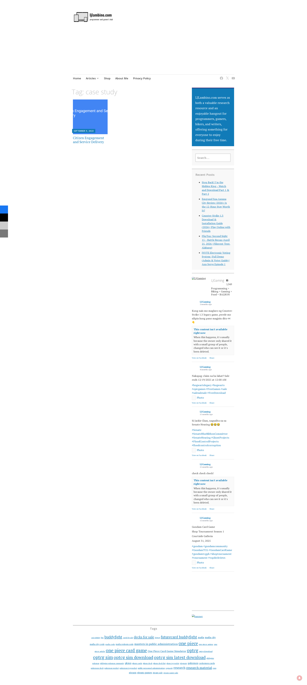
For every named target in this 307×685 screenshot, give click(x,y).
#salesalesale (199, 393)
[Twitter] (226, 76)
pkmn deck (147, 663)
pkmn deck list (159, 663)
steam (132, 672)
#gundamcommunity (215, 546)
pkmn (128, 663)
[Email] (4, 226)
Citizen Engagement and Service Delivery (88, 140)
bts (102, 637)
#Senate (196, 430)
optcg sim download (133, 657)
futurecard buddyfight (179, 636)
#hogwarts (218, 385)
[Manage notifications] (299, 678)
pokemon (193, 663)
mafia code (110, 644)
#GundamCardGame (220, 550)
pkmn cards (137, 663)
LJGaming (205, 301)
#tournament (200, 557)
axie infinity (95, 638)
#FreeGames (213, 389)
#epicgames (198, 389)
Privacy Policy (142, 78)
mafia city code (97, 644)
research (179, 668)
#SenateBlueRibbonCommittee (210, 434)
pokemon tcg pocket (128, 668)
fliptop (157, 638)
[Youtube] (232, 76)
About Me (121, 78)
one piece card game (126, 650)
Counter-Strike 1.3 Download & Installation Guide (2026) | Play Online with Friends (216, 223)
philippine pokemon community (112, 663)
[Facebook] (221, 76)
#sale (224, 389)
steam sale (158, 672)
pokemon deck (97, 668)
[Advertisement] (153, 54)
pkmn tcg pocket (172, 663)
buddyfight (113, 636)
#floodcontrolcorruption (206, 445)
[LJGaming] (200, 278)
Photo (200, 397)
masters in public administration (156, 644)
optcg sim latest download (180, 657)
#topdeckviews (216, 557)
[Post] (4, 218)
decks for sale (144, 637)
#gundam (197, 546)
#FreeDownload (216, 393)
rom (214, 668)
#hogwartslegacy (202, 385)
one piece (188, 643)
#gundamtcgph (201, 554)
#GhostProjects (220, 437)
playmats (183, 663)
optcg (192, 650)
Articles (91, 78)
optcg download (206, 651)
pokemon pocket (111, 668)
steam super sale (170, 673)
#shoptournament (221, 554)
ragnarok (169, 668)
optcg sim (103, 657)
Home (77, 78)
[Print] (4, 234)
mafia (201, 637)
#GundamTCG (200, 550)
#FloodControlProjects (205, 441)
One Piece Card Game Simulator (167, 651)
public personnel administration (151, 668)
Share (211, 358)
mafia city (210, 637)
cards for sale (128, 638)
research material (199, 667)
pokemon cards (207, 663)
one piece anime (206, 644)
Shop (107, 78)
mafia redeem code (125, 644)
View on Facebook (199, 358)
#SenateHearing (201, 437)
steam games (144, 672)
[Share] (4, 210)
